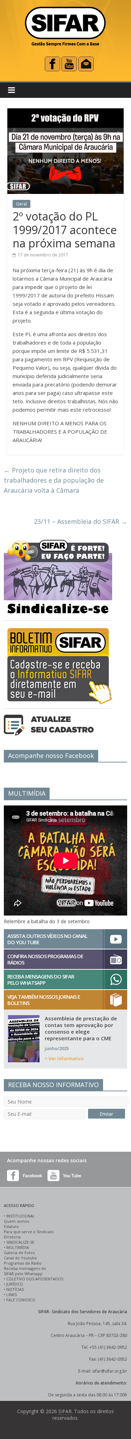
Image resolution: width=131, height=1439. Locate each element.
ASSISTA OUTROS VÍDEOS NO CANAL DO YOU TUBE (47, 939)
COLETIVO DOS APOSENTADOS (34, 1278)
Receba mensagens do (25, 1268)
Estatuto (11, 1226)
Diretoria (12, 1236)
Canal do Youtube (20, 1257)
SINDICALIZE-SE (20, 1242)
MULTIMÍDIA (17, 1247)
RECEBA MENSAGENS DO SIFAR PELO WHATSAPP (40, 979)
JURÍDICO (14, 1284)
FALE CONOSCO (20, 1299)
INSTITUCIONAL (20, 1216)
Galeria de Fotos (19, 1252)
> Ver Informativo (64, 1058)
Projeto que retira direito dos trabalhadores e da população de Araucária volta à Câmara (54, 480)
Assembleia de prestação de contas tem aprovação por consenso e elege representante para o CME (81, 1028)
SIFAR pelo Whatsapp (23, 1273)
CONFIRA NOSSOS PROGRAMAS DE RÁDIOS (45, 959)
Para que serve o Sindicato (29, 1231)
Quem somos (16, 1221)
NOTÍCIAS (15, 1289)
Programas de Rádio (23, 1263)
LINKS (11, 1294)
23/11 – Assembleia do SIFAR (80, 521)
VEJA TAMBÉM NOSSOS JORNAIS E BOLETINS (43, 999)
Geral (21, 204)
